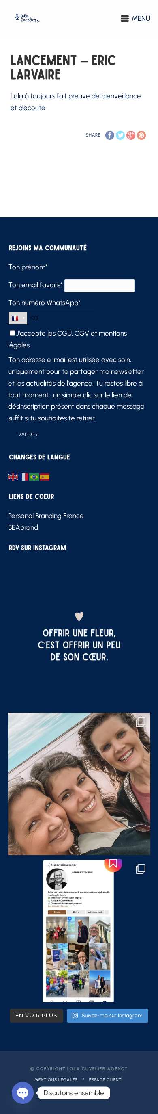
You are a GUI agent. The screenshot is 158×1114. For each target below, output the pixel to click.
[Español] (45, 476)
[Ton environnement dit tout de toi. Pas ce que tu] (79, 784)
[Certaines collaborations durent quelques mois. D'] (79, 930)
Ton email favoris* (35, 285)
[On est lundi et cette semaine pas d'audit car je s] (79, 637)
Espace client (105, 1079)
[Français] (24, 476)
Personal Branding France (46, 515)
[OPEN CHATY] (23, 1093)
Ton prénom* (28, 267)
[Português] (34, 476)
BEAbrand (23, 527)
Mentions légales (56, 1079)
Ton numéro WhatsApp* (44, 303)
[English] (13, 476)
